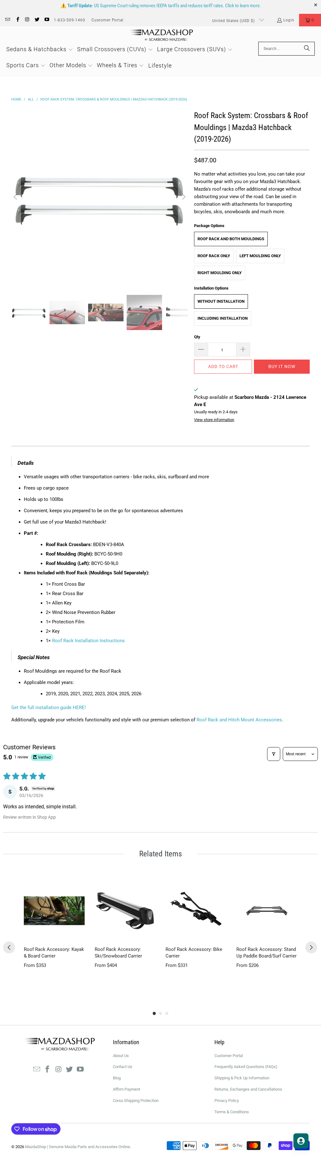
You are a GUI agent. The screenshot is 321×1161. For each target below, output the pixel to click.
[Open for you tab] (300, 1140)
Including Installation (222, 318)
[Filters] (273, 754)
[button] (310, 20)
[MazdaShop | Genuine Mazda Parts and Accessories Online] (161, 36)
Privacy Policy (226, 1100)
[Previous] (16, 196)
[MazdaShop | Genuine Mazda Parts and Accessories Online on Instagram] (27, 20)
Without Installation (221, 301)
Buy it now (281, 366)
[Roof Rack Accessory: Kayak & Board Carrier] (54, 910)
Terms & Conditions (231, 1111)
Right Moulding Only (219, 272)
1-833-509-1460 (69, 20)
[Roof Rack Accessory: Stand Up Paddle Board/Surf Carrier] (266, 910)
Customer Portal (108, 20)
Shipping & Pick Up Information (241, 1078)
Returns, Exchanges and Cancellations (248, 1089)
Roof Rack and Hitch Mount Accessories (239, 720)
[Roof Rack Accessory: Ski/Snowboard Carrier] (125, 910)
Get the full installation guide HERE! (48, 707)
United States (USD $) (234, 21)
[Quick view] (78, 935)
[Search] (307, 49)
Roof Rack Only (213, 255)
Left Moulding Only (260, 255)
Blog (117, 1078)
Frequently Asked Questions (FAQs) (245, 1066)
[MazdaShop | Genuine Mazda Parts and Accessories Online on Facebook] (17, 20)
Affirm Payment (126, 1089)
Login (288, 20)
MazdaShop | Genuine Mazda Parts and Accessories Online (77, 1146)
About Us (121, 1055)
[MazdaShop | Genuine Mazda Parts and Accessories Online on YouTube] (46, 20)
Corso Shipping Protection (136, 1100)
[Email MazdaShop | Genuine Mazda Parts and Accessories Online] (7, 20)
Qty (197, 336)
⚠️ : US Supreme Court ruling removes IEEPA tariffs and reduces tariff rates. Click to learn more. (161, 5)
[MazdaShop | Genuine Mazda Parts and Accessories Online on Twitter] (36, 20)
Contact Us (122, 1066)
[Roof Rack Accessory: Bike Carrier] (196, 910)
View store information (214, 419)
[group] (54, 934)
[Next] (183, 196)
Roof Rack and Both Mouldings (230, 238)
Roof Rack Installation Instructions (88, 640)
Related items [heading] (160, 853)
